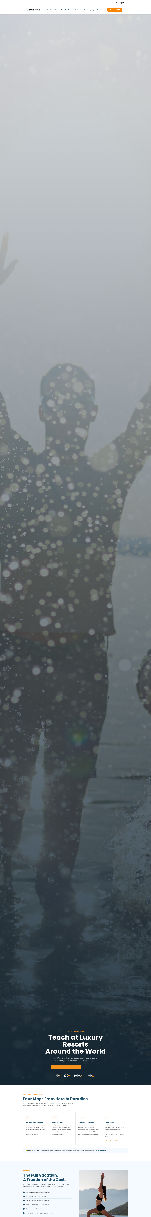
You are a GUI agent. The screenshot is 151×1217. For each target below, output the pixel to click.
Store (99, 10)
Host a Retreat (64, 10)
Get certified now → (101, 1151)
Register (122, 3)
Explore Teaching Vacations (66, 1067)
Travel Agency (89, 10)
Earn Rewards (76, 10)
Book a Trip (115, 10)
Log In (115, 3)
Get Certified (51, 10)
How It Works (91, 1067)
